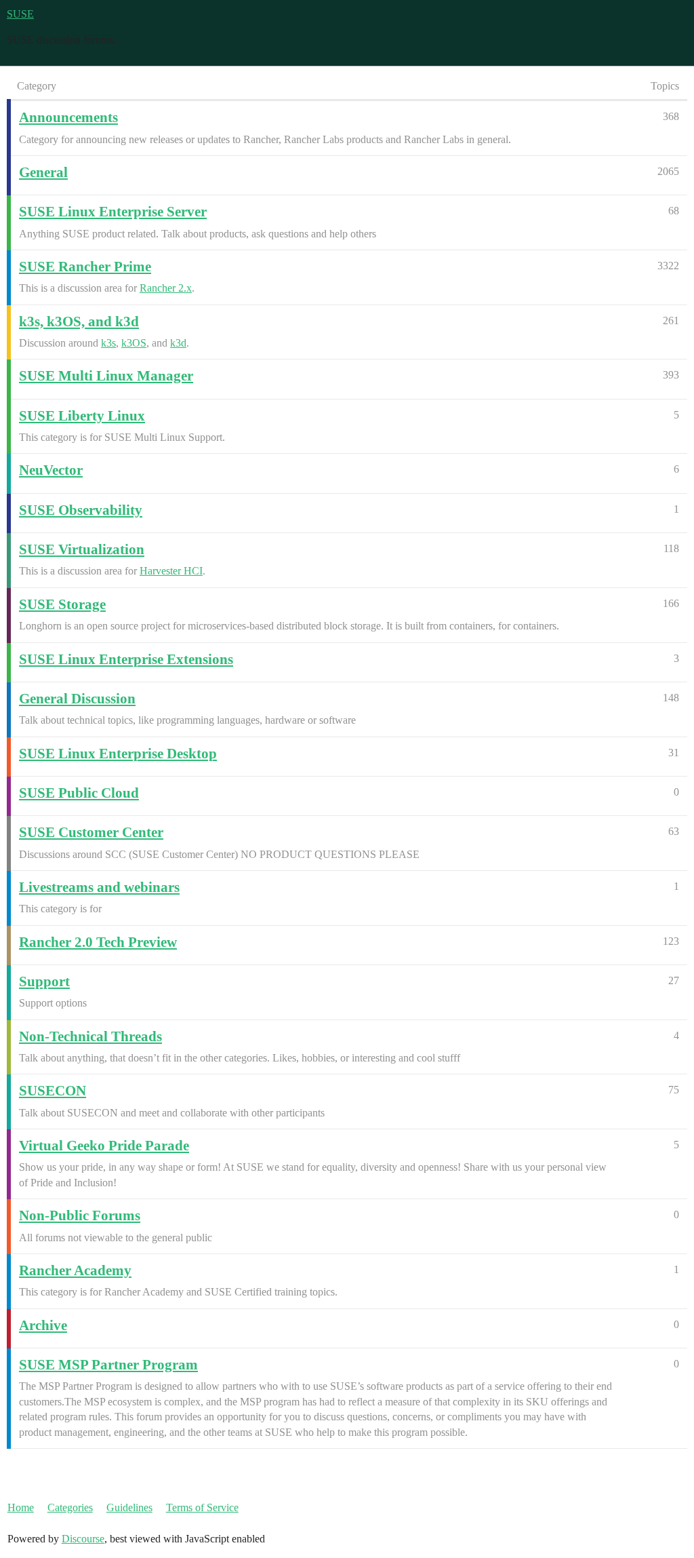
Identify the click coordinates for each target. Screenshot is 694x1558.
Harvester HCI (171, 571)
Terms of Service (202, 1507)
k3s (108, 343)
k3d (178, 343)
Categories (70, 1507)
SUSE (20, 14)
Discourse (83, 1538)
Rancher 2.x (166, 288)
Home (20, 1507)
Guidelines (129, 1507)
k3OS (133, 343)
